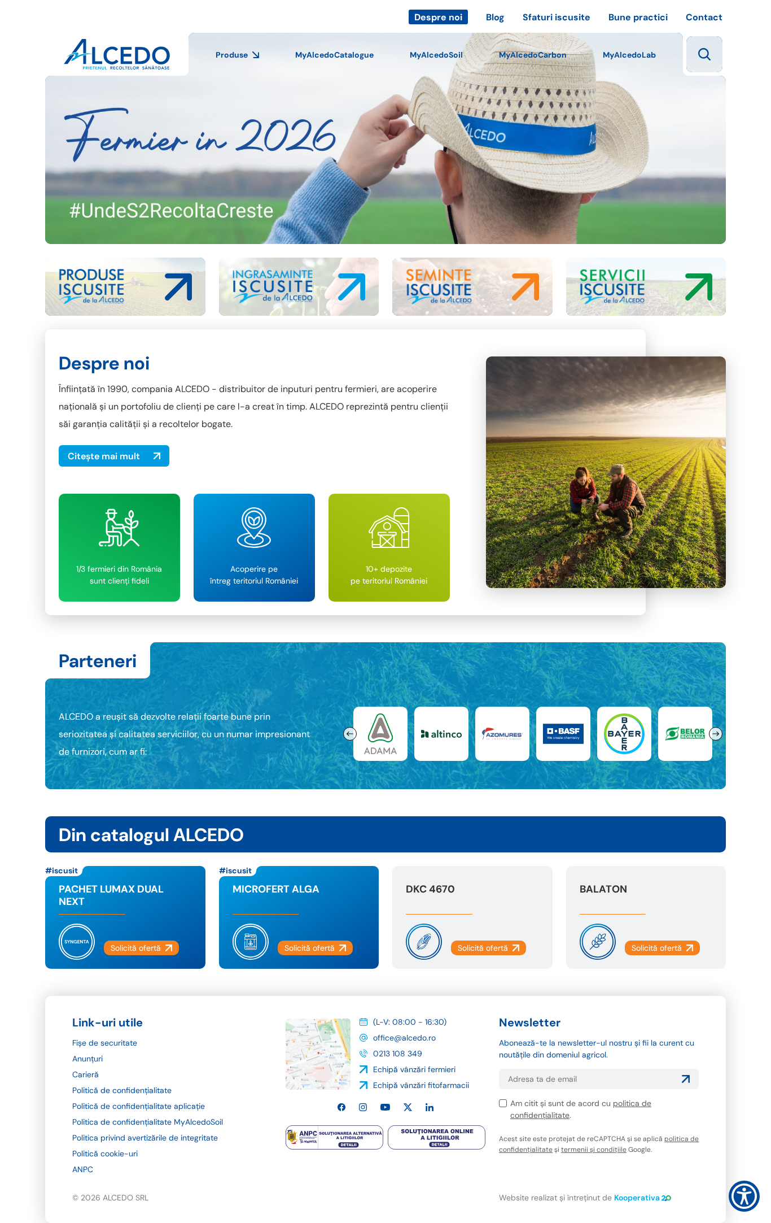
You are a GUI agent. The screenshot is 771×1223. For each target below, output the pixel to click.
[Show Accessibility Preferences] (744, 1196)
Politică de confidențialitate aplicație (138, 1106)
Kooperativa (637, 1197)
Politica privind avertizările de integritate (145, 1138)
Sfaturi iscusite (556, 17)
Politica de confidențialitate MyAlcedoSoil (147, 1122)
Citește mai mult (104, 456)
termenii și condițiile (594, 1149)
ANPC (82, 1169)
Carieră (85, 1074)
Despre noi (438, 17)
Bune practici (638, 17)
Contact (704, 17)
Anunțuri (87, 1059)
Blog (495, 17)
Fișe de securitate (104, 1043)
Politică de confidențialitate (122, 1090)
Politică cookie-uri (105, 1153)
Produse (232, 55)
